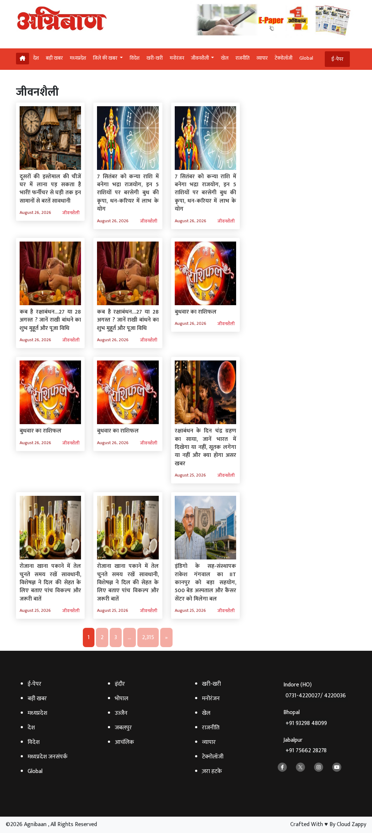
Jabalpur (305, 745)
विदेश (135, 58)
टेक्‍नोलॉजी (283, 58)
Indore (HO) (314, 690)
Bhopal (305, 718)
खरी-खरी (154, 58)
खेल (225, 58)
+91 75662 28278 (306, 751)
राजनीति (242, 58)
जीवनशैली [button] (200, 58)
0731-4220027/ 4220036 (316, 696)
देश (36, 58)
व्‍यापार (262, 58)
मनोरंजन (177, 58)
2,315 (148, 637)
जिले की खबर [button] (105, 58)
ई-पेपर (337, 59)
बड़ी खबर (54, 58)
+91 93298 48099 (306, 723)
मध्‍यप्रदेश (78, 58)
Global (306, 58)
